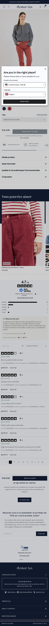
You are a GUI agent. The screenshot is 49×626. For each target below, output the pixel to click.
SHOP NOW (24, 101)
